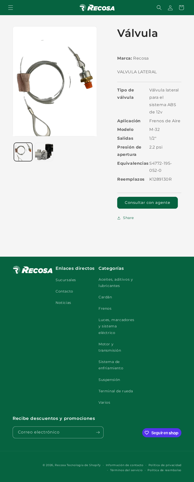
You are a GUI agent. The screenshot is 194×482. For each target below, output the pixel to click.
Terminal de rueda (116, 391)
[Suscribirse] (97, 432)
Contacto (64, 291)
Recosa (61, 465)
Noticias (63, 302)
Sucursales (66, 280)
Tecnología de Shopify (84, 465)
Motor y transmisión (110, 347)
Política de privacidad (165, 465)
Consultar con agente (147, 202)
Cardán (105, 297)
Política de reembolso (164, 470)
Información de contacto (124, 465)
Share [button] (128, 217)
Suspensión (109, 379)
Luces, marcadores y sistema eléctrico (116, 326)
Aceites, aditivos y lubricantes (116, 282)
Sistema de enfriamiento (111, 364)
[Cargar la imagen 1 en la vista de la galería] (23, 152)
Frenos (105, 308)
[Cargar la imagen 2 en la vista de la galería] (44, 152)
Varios (104, 402)
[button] (10, 7)
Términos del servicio (126, 470)
